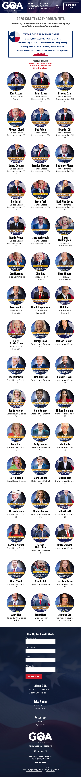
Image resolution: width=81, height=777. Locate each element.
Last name (31, 647)
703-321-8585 (40, 763)
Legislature (39, 724)
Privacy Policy (50, 771)
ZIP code (30, 666)
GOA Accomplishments (40, 689)
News (31, 4)
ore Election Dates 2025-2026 (41, 65)
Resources (45, 4)
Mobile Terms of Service (34, 771)
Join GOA (38, 705)
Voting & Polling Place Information (40, 63)
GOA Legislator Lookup (40, 68)
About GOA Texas (37, 693)
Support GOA (71, 6)
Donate (45, 9)
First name (31, 638)
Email (28, 657)
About (32, 9)
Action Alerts (40, 708)
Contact (38, 721)
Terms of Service (53, 769)
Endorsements (39, 6)
